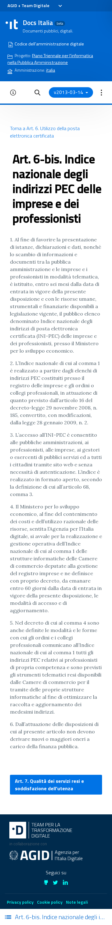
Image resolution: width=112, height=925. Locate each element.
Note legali (77, 902)
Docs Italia (43, 23)
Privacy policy (20, 902)
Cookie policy (50, 902)
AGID (12, 5)
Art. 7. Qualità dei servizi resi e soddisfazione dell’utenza (49, 784)
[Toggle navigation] (59, 5)
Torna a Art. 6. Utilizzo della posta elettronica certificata (45, 132)
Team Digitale (35, 5)
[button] (37, 92)
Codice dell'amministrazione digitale (49, 43)
